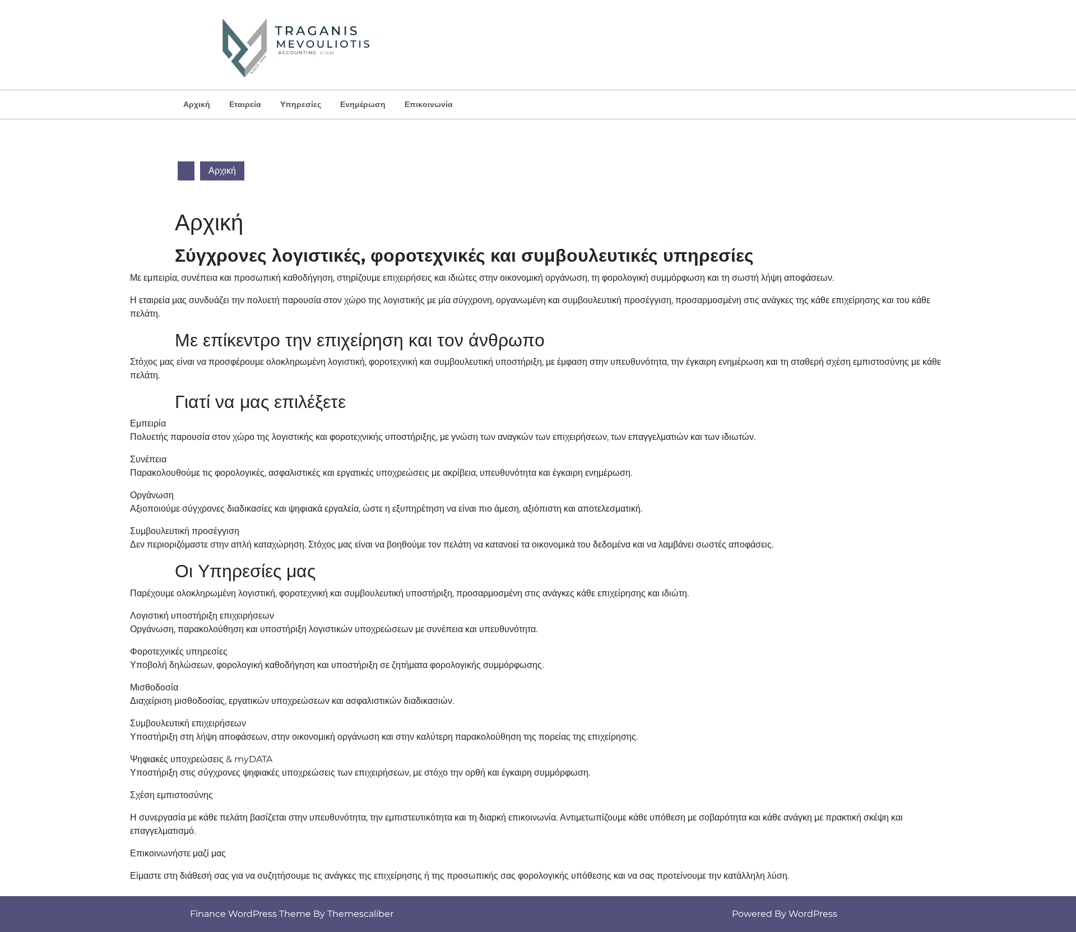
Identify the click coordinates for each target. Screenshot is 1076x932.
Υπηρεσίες (300, 104)
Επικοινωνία (429, 104)
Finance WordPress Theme (250, 913)
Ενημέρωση (363, 104)
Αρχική (196, 104)
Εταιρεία (245, 104)
